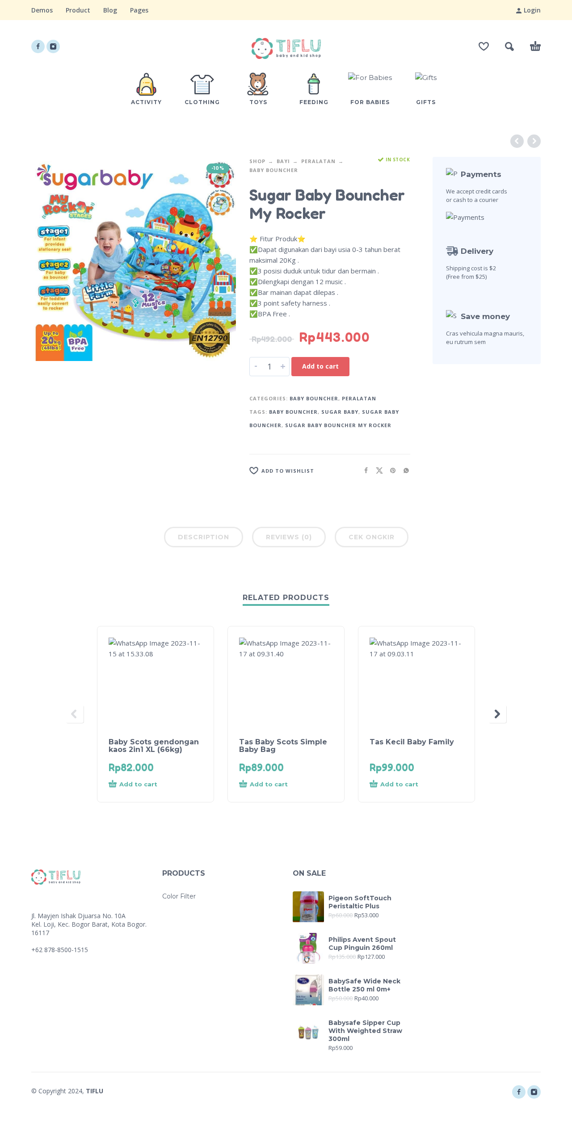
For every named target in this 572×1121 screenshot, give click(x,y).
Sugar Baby (339, 411)
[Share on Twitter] (376, 470)
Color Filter (179, 896)
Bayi (283, 161)
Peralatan (318, 161)
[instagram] (53, 46)
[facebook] (38, 46)
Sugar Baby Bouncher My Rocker (338, 425)
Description (203, 537)
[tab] (203, 539)
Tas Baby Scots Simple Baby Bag (283, 746)
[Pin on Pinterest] (390, 470)
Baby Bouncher (273, 170)
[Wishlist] (484, 46)
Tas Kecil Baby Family (412, 742)
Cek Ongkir (372, 537)
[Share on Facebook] (363, 470)
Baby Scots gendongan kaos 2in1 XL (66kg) (154, 746)
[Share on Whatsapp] (403, 470)
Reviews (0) (289, 537)
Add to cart (320, 366)
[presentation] (75, 714)
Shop (257, 161)
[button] (509, 46)
